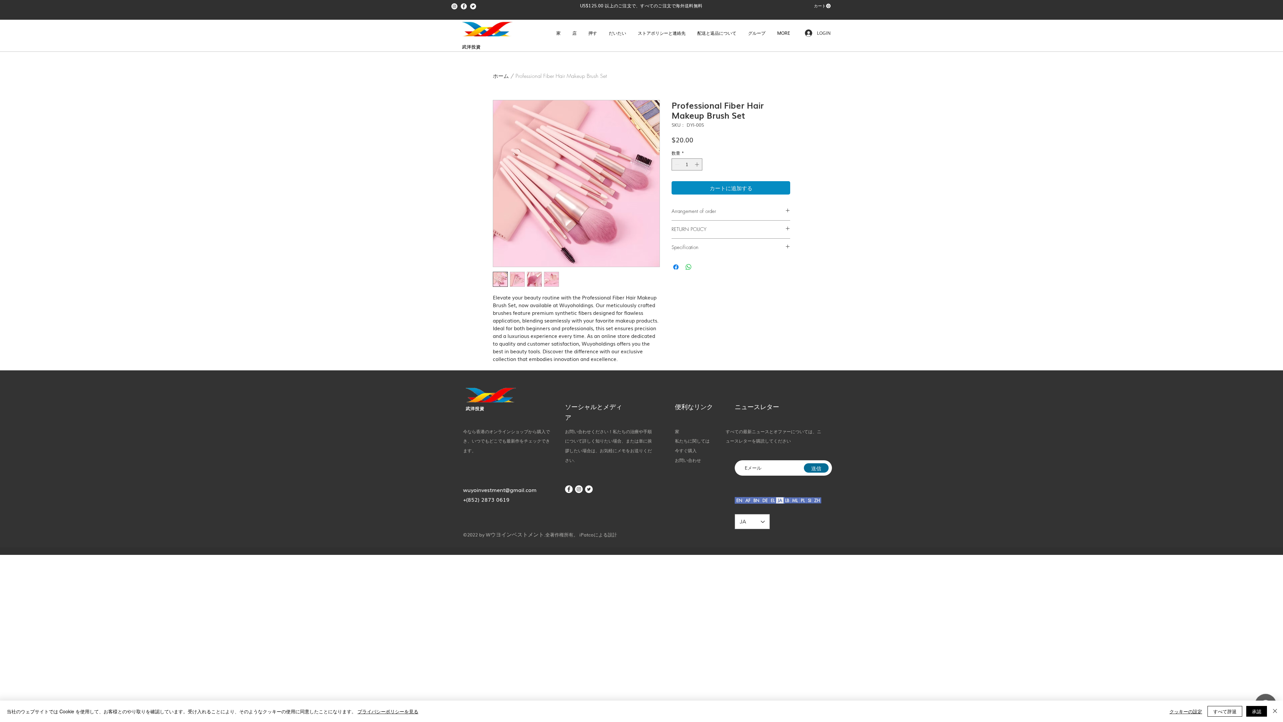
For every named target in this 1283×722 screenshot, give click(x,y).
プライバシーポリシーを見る (388, 711)
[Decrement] (677, 164)
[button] (822, 6)
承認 (1256, 711)
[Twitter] (473, 6)
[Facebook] (464, 6)
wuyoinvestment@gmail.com (500, 490)
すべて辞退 (1225, 711)
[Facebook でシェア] (676, 267)
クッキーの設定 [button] (1185, 711)
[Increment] (698, 164)
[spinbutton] (687, 164)
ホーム (501, 76)
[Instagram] (454, 6)
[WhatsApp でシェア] (689, 267)
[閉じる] (1275, 711)
